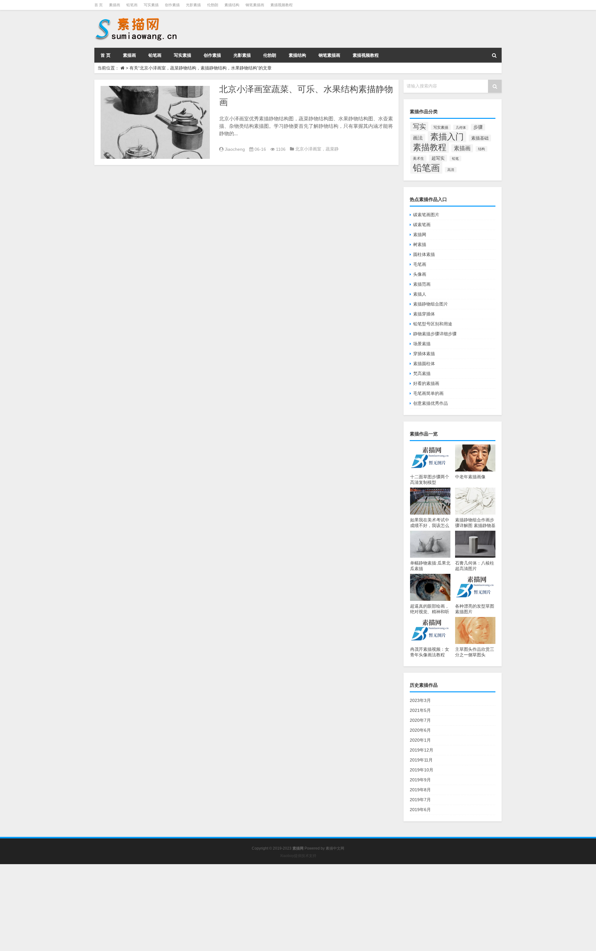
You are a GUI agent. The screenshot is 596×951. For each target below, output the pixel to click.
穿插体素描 (424, 353)
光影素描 (193, 5)
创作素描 (172, 5)
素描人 (419, 294)
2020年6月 (420, 730)
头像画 (419, 274)
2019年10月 (421, 769)
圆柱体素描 (424, 254)
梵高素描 (422, 373)
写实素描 (151, 5)
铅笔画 (132, 5)
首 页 (98, 5)
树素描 (419, 244)
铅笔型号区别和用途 (432, 323)
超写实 (438, 158)
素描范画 (422, 284)
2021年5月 (420, 710)
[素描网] (136, 18)
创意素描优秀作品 (430, 403)
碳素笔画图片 (426, 214)
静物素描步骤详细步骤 (435, 333)
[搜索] (494, 55)
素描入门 (447, 136)
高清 (450, 170)
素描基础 (480, 138)
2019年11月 (421, 759)
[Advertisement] (186, 907)
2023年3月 (420, 700)
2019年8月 (420, 789)
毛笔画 (419, 264)
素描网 (419, 234)
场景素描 (422, 343)
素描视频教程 (281, 5)
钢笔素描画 (255, 5)
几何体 (461, 127)
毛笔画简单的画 (428, 393)
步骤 (478, 127)
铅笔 (455, 158)
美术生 (418, 158)
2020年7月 (420, 720)
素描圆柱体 (424, 363)
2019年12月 (421, 750)
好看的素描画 (426, 383)
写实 (419, 126)
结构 (481, 149)
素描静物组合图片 (430, 303)
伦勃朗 (212, 5)
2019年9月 (420, 779)
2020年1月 (420, 740)
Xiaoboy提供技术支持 (298, 856)
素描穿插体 (424, 313)
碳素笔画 (422, 224)
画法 (418, 138)
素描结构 (231, 5)
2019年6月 (420, 809)
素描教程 (429, 147)
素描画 (114, 5)
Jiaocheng (235, 149)
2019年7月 (420, 799)
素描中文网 (335, 848)
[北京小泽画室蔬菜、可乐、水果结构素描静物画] (155, 122)
